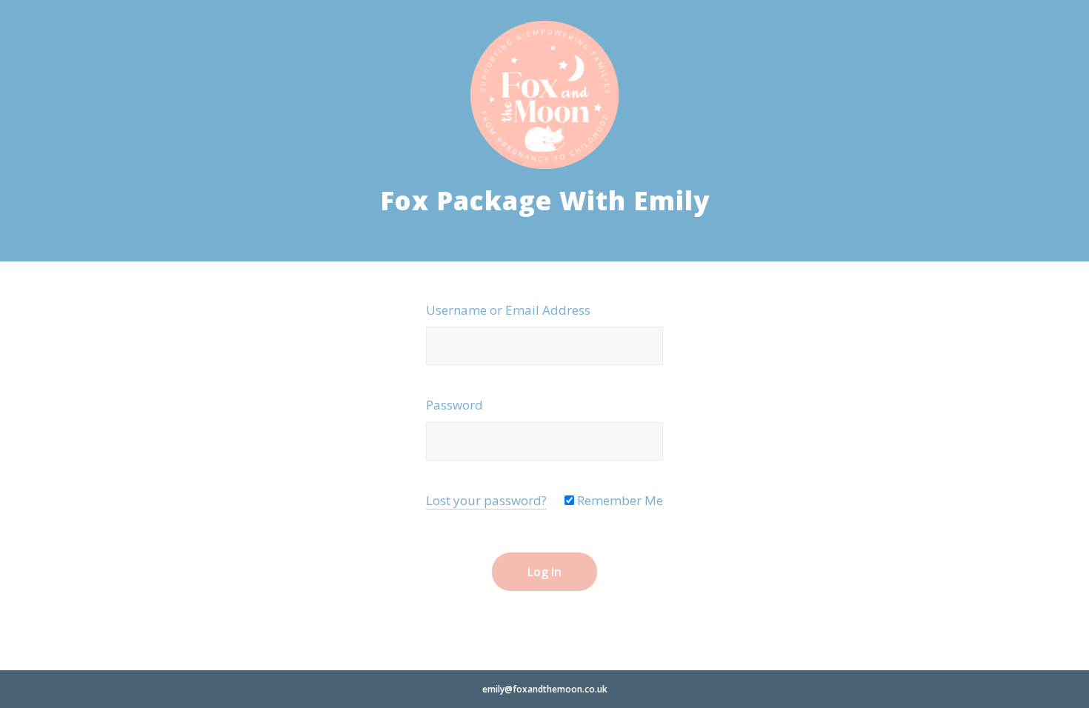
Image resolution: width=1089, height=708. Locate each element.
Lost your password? (486, 500)
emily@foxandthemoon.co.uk (544, 689)
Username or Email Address (508, 309)
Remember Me (618, 500)
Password (454, 404)
